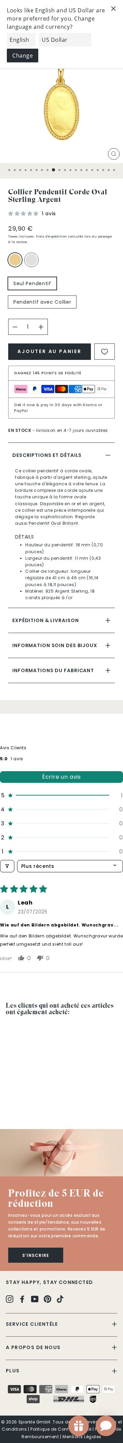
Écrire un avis (61, 777)
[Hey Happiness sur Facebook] (22, 1298)
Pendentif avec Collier (42, 302)
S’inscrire (35, 1255)
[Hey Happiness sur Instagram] (9, 1298)
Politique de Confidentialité (60, 1429)
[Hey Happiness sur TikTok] (60, 1298)
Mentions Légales (82, 1437)
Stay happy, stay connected (49, 1282)
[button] (24, 213)
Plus (13, 1370)
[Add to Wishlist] (104, 351)
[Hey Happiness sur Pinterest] (47, 1298)
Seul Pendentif (32, 283)
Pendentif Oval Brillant (53, 523)
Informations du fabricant (53, 670)
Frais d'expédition (51, 236)
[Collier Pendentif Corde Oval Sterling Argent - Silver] (17, 1104)
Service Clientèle (32, 1324)
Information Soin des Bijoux (54, 645)
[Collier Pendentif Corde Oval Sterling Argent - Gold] (9, 1104)
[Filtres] (7, 866)
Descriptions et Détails (47, 455)
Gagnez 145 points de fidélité (48, 373)
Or (15, 260)
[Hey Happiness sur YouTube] (35, 1298)
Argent (31, 260)
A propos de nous (33, 1347)
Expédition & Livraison (45, 620)
